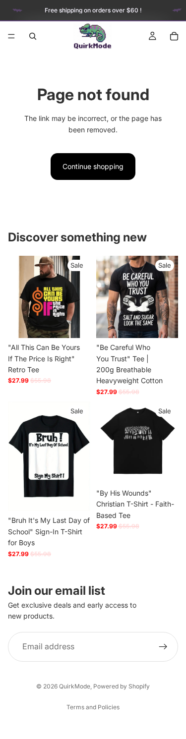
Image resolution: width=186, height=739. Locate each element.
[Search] (33, 36)
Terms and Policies (93, 707)
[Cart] (174, 36)
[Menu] (11, 36)
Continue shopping (93, 166)
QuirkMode (74, 686)
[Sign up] (163, 646)
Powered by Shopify (121, 686)
